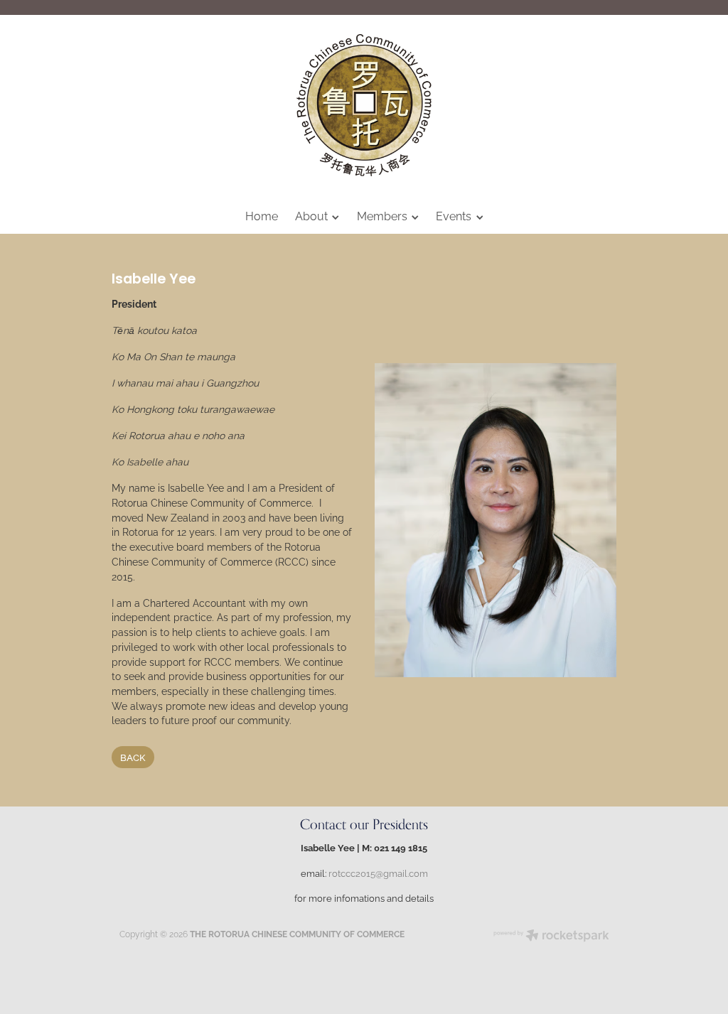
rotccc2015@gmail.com (378, 872)
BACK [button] (132, 756)
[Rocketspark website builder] (551, 936)
